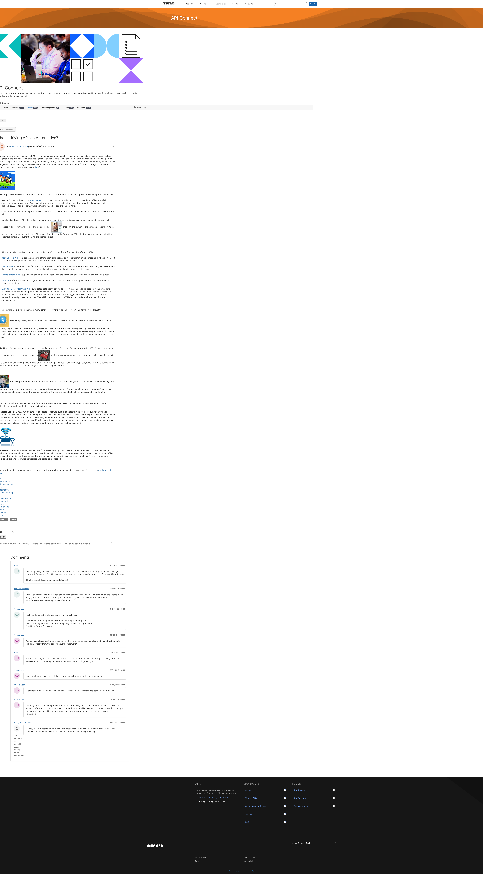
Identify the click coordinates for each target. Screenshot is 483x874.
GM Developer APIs (10, 274)
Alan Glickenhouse (19, 146)
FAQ (247, 822)
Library (68, 107)
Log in (312, 4)
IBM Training (299, 790)
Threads (17, 107)
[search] (276, 4)
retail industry (36, 200)
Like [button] (112, 147)
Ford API (5, 280)
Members (83, 107)
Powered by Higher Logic (241, 871)
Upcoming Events (49, 107)
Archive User (19, 565)
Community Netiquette (256, 806)
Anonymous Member (22, 722)
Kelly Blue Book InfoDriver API (15, 289)
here (37, 167)
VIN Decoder (7, 266)
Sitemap (249, 814)
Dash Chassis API (9, 258)
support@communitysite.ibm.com (213, 797)
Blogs (32, 107)
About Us (249, 790)
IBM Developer (301, 798)
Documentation (301, 806)
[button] (206, 4)
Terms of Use (251, 798)
